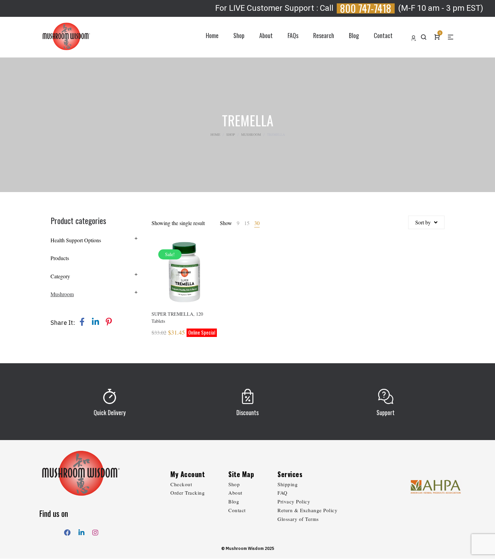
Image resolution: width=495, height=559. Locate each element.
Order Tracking (187, 492)
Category (60, 276)
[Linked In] (81, 531)
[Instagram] (95, 531)
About (235, 492)
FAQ (282, 492)
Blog (233, 501)
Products (60, 257)
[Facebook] (67, 531)
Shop (230, 134)
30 (257, 222)
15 (247, 222)
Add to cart (184, 281)
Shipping (287, 484)
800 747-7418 (365, 8)
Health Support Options (76, 240)
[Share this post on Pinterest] (108, 321)
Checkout (181, 484)
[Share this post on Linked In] (95, 321)
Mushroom (251, 134)
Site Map (241, 474)
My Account (187, 474)
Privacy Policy (293, 501)
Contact (237, 510)
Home (215, 134)
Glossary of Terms (298, 519)
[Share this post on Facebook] (81, 321)
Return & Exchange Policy (307, 510)
